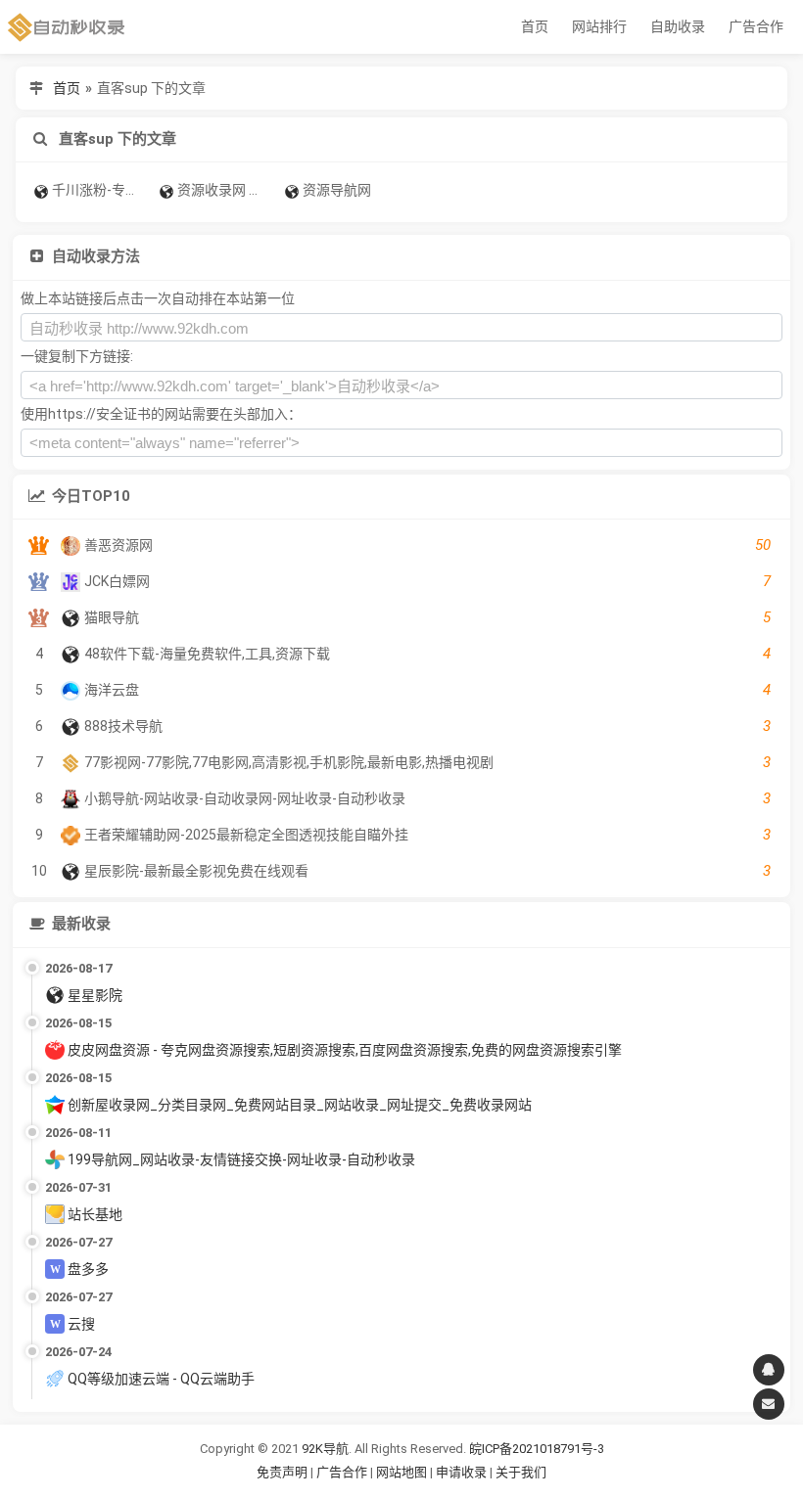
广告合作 (756, 26)
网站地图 (403, 1472)
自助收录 (677, 26)
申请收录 (461, 1472)
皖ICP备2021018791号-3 (536, 1448)
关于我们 (521, 1472)
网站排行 (599, 26)
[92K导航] (66, 27)
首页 (534, 26)
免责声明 (282, 1472)
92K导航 (325, 1448)
